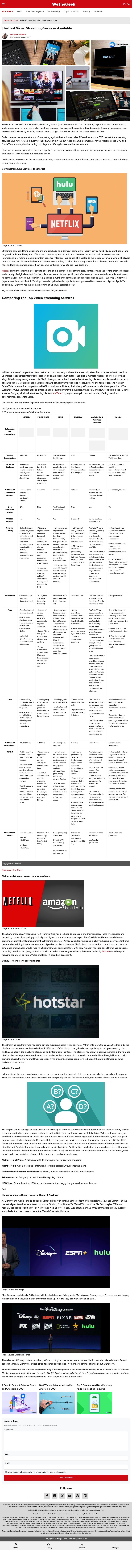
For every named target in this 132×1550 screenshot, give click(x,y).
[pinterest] (77, 1498)
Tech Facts (98, 12)
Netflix (5, 271)
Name (7, 1454)
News (19, 12)
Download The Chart (12, 870)
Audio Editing (53, 12)
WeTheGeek (63, 4)
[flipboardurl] (85, 1498)
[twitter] (62, 1498)
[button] (124, 5)
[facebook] (47, 1498)
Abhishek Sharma (18, 34)
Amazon (106, 952)
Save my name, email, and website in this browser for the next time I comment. (36, 1472)
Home (6, 20)
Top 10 (14, 20)
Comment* (9, 1430)
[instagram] (54, 1498)
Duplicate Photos (71, 12)
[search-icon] (128, 4)
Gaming (86, 12)
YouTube (57, 393)
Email (7, 1463)
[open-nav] (3, 4)
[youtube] (70, 1498)
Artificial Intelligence (35, 12)
